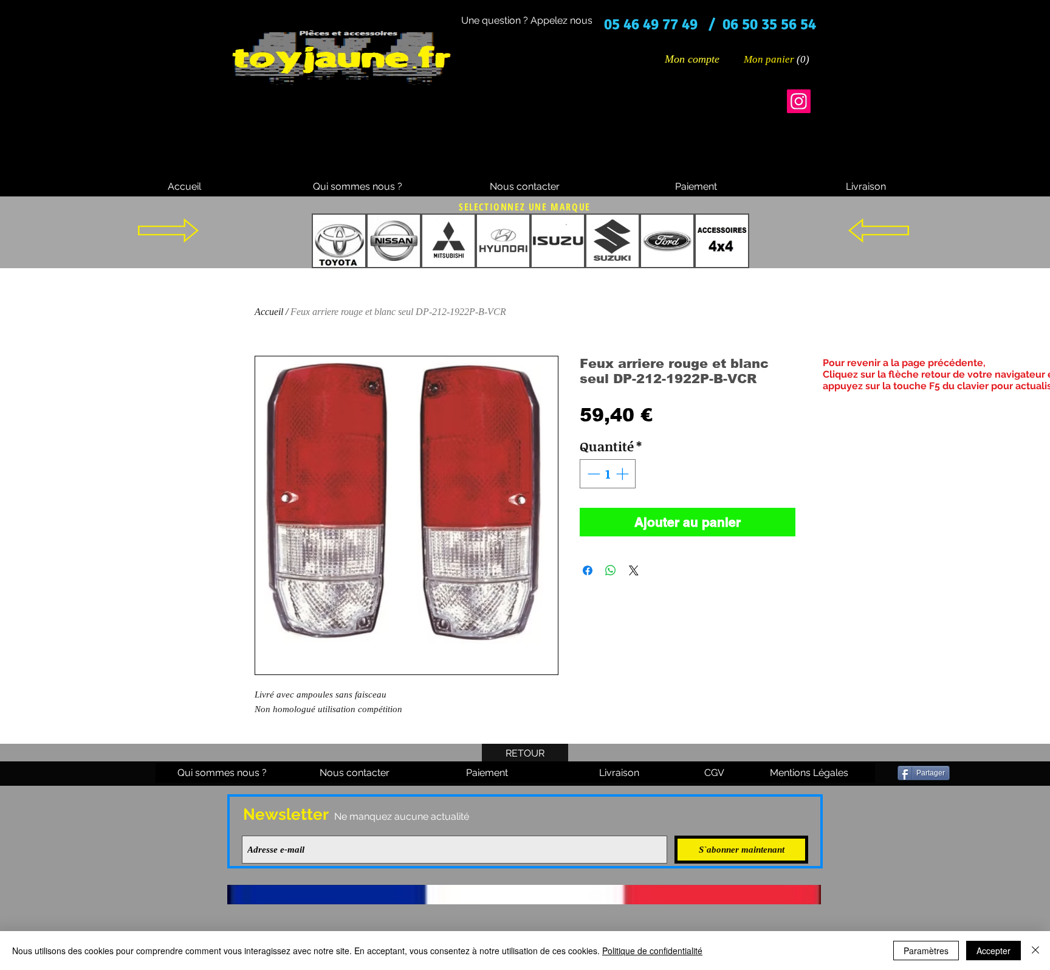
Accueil (269, 312)
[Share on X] (633, 570)
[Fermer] (1035, 950)
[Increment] (623, 474)
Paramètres (926, 950)
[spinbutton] (607, 474)
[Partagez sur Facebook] (587, 570)
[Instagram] (799, 101)
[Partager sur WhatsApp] (610, 570)
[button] (777, 59)
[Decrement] (592, 474)
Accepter (993, 950)
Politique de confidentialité (652, 950)
